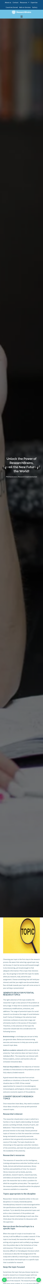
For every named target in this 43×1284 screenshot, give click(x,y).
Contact (15, 2)
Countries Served (12, 7)
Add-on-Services (25, 7)
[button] (21, 17)
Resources (23, 2)
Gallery (34, 7)
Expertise (34, 2)
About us (8, 2)
